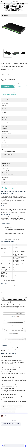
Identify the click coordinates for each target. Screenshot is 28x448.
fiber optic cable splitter (8, 409)
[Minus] (26, 416)
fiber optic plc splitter (8, 412)
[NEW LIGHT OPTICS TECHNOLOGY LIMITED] (14, 2)
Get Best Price (7, 86)
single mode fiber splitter (14, 406)
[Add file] (2, 445)
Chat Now (20, 86)
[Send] (26, 445)
